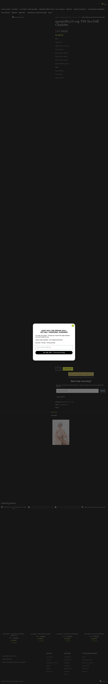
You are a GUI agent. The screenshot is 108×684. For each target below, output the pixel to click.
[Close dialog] (73, 325)
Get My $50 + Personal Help (54, 352)
